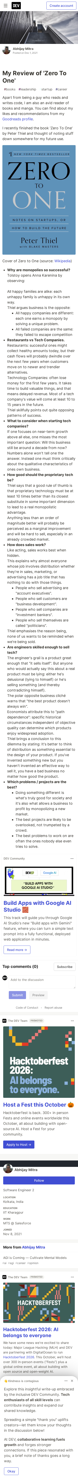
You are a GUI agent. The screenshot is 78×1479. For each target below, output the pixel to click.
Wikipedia (62, 261)
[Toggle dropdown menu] (72, 858)
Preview (38, 995)
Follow (39, 1180)
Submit (17, 995)
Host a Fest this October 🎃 (38, 1104)
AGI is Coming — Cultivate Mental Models (34, 1260)
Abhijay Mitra (23, 49)
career (61, 89)
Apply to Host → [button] (18, 1145)
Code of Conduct (27, 1007)
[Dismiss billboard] (72, 1381)
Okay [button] (11, 1471)
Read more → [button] (17, 950)
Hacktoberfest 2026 (18, 1357)
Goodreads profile (17, 119)
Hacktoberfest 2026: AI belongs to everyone (30, 1332)
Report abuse (53, 1007)
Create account (61, 6)
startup (45, 89)
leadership (27, 89)
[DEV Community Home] (16, 6)
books (9, 89)
